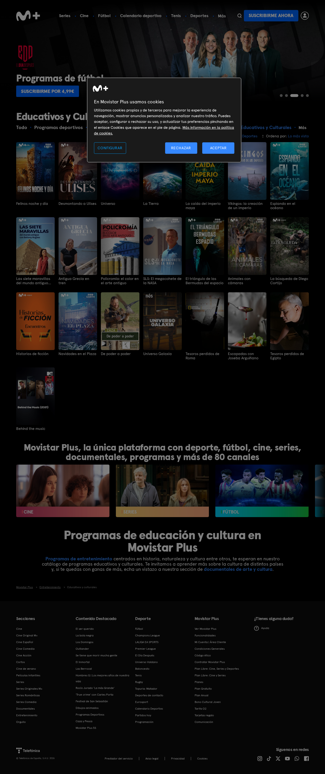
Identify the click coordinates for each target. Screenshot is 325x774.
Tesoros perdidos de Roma (202, 356)
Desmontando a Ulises (77, 204)
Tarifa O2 (201, 708)
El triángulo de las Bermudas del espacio (204, 281)
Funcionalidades (205, 635)
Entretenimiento (26, 715)
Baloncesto (142, 668)
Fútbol (104, 15)
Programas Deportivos (90, 714)
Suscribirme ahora (271, 15)
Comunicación (204, 722)
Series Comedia (26, 702)
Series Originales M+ (29, 688)
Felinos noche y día (32, 204)
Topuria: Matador (146, 688)
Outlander (82, 648)
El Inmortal (83, 662)
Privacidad (178, 758)
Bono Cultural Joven (208, 702)
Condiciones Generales (210, 648)
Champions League (147, 635)
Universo (108, 204)
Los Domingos (84, 642)
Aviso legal (151, 758)
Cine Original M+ (27, 635)
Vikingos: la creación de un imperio (245, 206)
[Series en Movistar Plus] (162, 491)
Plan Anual (201, 695)
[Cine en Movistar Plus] (62, 491)
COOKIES (202, 758)
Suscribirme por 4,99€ (47, 91)
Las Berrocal (84, 668)
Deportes (199, 15)
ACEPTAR (218, 148)
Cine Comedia (25, 648)
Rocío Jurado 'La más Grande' (95, 688)
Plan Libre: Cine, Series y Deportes (217, 668)
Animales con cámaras (239, 281)
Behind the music (30, 429)
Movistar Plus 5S (86, 728)
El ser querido (85, 628)
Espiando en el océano (282, 206)
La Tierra (151, 204)
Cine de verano (26, 668)
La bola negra (85, 635)
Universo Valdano (146, 662)
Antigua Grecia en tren (74, 281)
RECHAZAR (181, 148)
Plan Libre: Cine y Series (210, 675)
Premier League (145, 648)
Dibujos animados (87, 708)
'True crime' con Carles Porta (94, 694)
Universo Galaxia (157, 354)
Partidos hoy (143, 715)
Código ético (203, 655)
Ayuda (265, 628)
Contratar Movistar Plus (210, 662)
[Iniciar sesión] (305, 16)
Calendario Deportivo (149, 708)
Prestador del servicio (119, 758)
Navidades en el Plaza (77, 354)
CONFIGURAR (110, 148)
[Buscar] (239, 16)
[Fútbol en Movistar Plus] (261, 491)
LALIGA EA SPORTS (146, 642)
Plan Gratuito (203, 688)
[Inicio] (28, 15)
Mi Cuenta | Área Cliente (210, 642)
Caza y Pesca (84, 721)
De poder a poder (116, 354)
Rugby (139, 682)
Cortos (20, 662)
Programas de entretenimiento (78, 559)
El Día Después (144, 655)
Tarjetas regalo (204, 715)
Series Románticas (28, 695)
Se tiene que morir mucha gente (96, 655)
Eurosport (141, 702)
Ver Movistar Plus (205, 628)
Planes (199, 682)
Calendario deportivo (141, 15)
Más (222, 16)
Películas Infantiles (28, 675)
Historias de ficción (32, 354)
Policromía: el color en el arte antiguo (120, 281)
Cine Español (24, 642)
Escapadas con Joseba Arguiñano (243, 356)
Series (64, 15)
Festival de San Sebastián (92, 701)
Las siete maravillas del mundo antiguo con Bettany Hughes (33, 281)
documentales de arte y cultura (238, 569)
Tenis (176, 15)
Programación (144, 722)
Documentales (25, 708)
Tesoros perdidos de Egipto (287, 356)
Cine (84, 15)
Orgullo (21, 722)
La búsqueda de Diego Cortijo (289, 281)
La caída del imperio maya (203, 206)
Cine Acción (23, 655)
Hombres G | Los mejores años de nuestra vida (102, 678)
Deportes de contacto (149, 695)
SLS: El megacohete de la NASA (162, 281)
